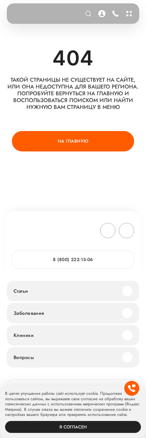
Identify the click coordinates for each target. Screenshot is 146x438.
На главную (73, 141)
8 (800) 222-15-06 (114, 13)
